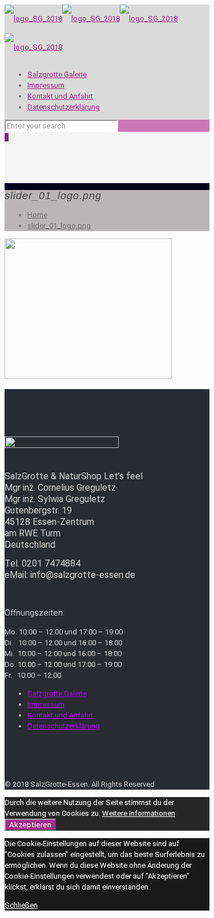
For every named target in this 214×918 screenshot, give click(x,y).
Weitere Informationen (138, 813)
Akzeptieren (30, 824)
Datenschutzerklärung (63, 107)
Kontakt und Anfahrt (60, 96)
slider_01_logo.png (59, 225)
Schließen (21, 905)
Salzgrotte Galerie (57, 74)
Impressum (45, 85)
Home (37, 215)
